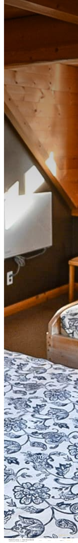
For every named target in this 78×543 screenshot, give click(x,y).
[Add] (63, 540)
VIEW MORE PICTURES (65, 535)
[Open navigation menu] (2, 2)
